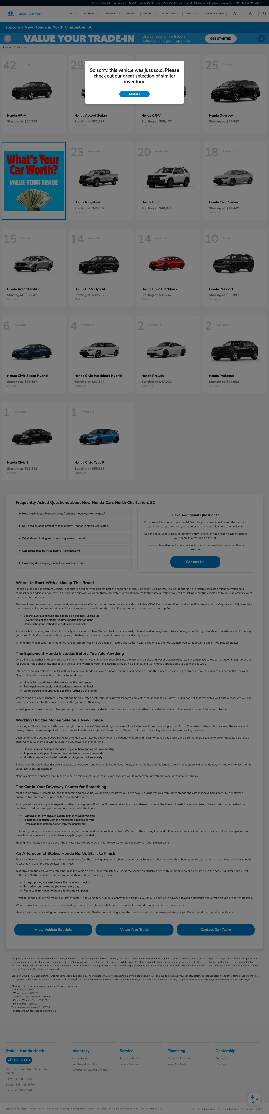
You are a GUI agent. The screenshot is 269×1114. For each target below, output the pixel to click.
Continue (134, 94)
